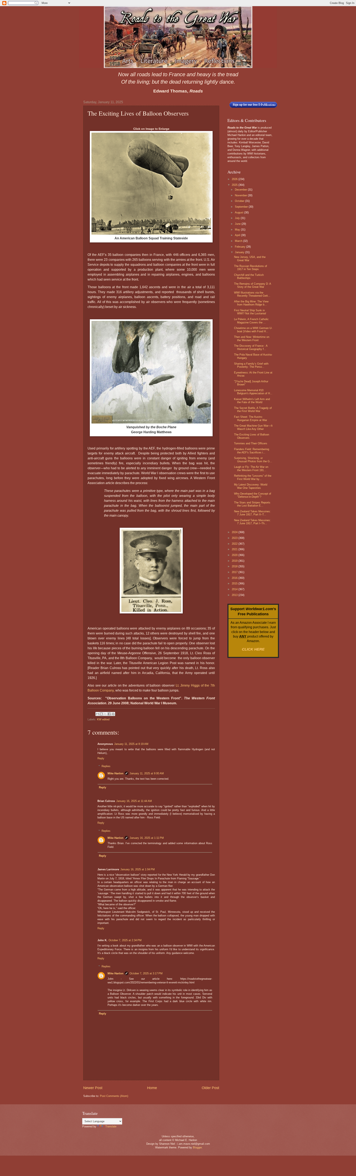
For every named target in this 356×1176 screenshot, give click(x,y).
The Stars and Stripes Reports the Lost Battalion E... (252, 504)
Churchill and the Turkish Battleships (249, 276)
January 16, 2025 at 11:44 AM (134, 801)
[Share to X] (105, 714)
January (240, 252)
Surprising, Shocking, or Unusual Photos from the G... (253, 459)
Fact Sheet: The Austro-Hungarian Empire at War (250, 418)
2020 (235, 555)
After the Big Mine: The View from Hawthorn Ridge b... (251, 303)
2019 (235, 560)
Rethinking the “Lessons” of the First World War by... (252, 477)
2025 (235, 184)
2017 (235, 572)
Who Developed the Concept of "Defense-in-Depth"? (252, 495)
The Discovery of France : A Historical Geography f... (250, 347)
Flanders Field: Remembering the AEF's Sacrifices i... (251, 451)
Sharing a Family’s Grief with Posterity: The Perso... (251, 365)
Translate (110, 1126)
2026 (235, 179)
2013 (235, 595)
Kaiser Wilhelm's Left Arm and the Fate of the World (252, 401)
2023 (235, 537)
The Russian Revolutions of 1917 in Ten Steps (250, 267)
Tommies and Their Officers (250, 443)
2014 (235, 589)
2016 (235, 577)
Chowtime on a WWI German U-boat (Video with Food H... (253, 329)
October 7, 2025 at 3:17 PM (146, 973)
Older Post (210, 1088)
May (238, 229)
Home (152, 1088)
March (239, 240)
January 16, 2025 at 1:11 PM (147, 837)
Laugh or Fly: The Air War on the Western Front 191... (251, 468)
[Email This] (97, 714)
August (239, 212)
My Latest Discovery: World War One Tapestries (250, 486)
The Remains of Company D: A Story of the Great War (252, 285)
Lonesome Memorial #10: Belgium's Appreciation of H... (253, 392)
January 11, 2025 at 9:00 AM (147, 773)
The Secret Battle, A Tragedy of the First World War (253, 409)
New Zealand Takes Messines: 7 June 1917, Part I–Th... (252, 522)
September (242, 206)
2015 (235, 583)
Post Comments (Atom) (114, 1096)
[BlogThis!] (101, 714)
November (241, 195)
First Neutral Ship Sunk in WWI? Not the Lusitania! (250, 312)
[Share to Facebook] (109, 714)
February (240, 246)
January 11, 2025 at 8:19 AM (131, 743)
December (241, 189)
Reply (100, 758)
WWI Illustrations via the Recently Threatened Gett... (252, 294)
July (238, 218)
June (238, 223)
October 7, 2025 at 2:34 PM (125, 940)
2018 (235, 566)
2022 (235, 543)
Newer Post (92, 1088)
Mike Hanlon (115, 773)
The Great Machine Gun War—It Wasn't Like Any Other (253, 427)
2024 (235, 532)
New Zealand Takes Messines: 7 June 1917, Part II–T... (252, 513)
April (238, 235)
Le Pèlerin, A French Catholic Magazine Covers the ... (251, 321)
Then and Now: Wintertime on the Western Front (251, 338)
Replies (106, 766)
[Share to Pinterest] (113, 714)
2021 (235, 549)
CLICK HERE (253, 649)
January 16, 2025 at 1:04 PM (137, 869)
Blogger (197, 1147)
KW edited (103, 719)
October (240, 200)
